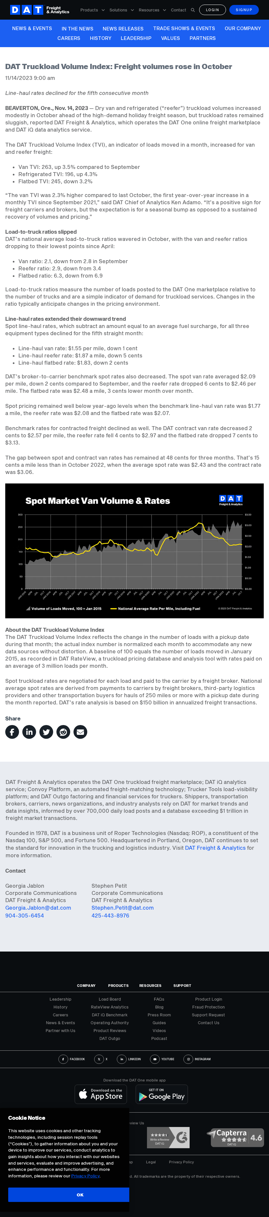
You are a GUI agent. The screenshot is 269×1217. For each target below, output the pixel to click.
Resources (149, 10)
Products (89, 10)
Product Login (208, 999)
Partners (203, 38)
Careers (68, 38)
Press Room (159, 1014)
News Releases (123, 28)
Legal (151, 1162)
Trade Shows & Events (184, 28)
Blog (159, 1007)
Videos (159, 1030)
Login (212, 10)
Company (86, 986)
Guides (159, 1022)
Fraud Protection (208, 1007)
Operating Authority (110, 1022)
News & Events (32, 28)
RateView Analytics (110, 1007)
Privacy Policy (181, 1162)
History (101, 38)
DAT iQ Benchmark (110, 1014)
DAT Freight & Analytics (215, 848)
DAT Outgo (109, 1038)
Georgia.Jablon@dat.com (38, 907)
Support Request (208, 1014)
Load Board (110, 999)
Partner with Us (60, 1030)
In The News (77, 28)
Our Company (243, 28)
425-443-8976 (110, 915)
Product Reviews (109, 1030)
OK (80, 1194)
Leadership (136, 38)
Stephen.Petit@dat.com (123, 907)
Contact (178, 10)
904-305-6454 (24, 915)
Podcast (159, 1038)
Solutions (118, 10)
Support (183, 986)
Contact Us (208, 1022)
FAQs (159, 999)
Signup (244, 10)
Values (170, 38)
